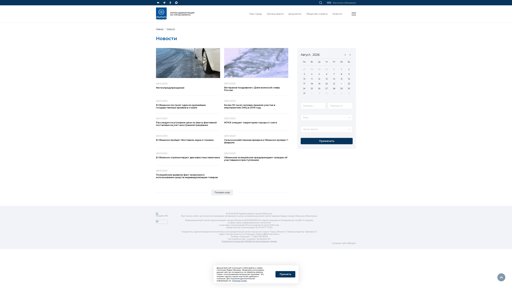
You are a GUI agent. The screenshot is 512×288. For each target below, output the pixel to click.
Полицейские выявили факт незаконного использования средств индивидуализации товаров (187, 176)
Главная (159, 29)
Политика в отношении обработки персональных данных (249, 241)
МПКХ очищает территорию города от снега (250, 122)
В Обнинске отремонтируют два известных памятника (188, 157)
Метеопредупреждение (170, 88)
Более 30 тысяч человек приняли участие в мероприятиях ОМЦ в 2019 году (249, 106)
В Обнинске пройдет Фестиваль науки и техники (185, 140)
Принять (285, 274)
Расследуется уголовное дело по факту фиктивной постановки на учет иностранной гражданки (186, 123)
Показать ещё (222, 192)
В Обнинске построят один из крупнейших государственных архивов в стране (181, 106)
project (352, 243)
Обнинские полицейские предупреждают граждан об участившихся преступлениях (255, 158)
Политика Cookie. (239, 281)
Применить (326, 141)
